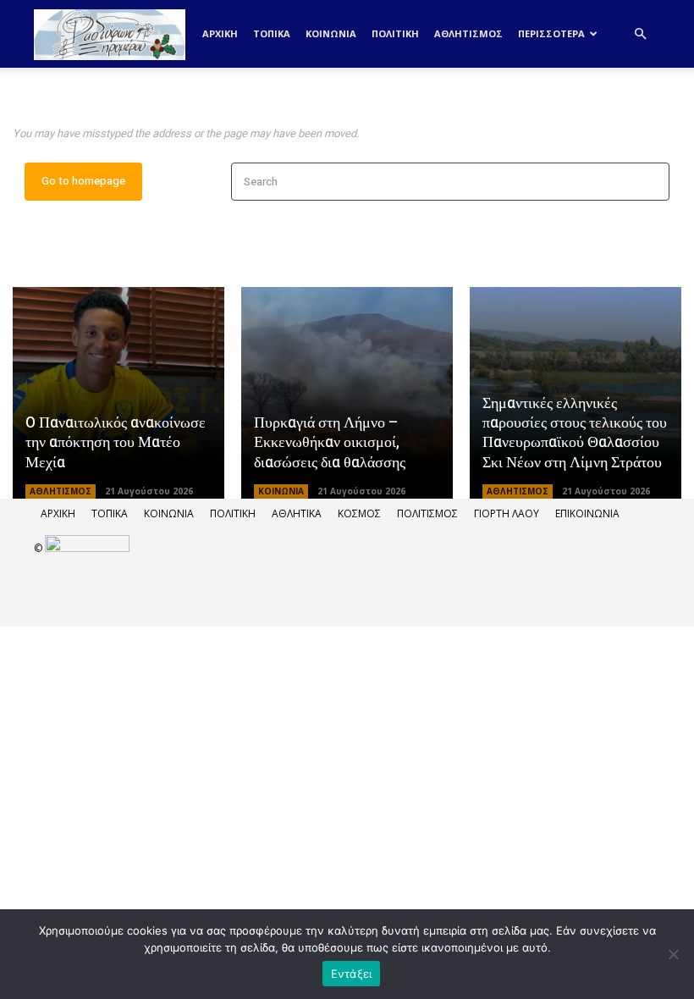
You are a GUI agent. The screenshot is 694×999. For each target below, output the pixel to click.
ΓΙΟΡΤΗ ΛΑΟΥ (506, 513)
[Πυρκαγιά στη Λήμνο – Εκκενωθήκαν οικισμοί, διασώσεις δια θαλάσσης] (347, 393)
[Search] (651, 182)
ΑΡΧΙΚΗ (58, 513)
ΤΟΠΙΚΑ (271, 33)
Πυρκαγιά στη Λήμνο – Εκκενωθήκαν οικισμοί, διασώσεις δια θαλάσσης (329, 442)
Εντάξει (351, 973)
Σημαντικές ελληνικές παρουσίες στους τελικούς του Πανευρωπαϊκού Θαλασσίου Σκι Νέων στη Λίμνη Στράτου (574, 433)
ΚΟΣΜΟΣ (359, 513)
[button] (640, 34)
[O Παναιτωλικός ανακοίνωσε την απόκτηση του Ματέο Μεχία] (118, 393)
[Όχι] (672, 954)
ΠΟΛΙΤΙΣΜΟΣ (427, 513)
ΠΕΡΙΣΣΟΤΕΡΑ (551, 33)
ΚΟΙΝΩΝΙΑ (331, 33)
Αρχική (220, 33)
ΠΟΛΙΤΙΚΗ (395, 33)
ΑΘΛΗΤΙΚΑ (297, 513)
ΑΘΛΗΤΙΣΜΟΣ (468, 33)
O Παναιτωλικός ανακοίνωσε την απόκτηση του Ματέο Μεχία (115, 442)
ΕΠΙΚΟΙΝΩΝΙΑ (587, 513)
